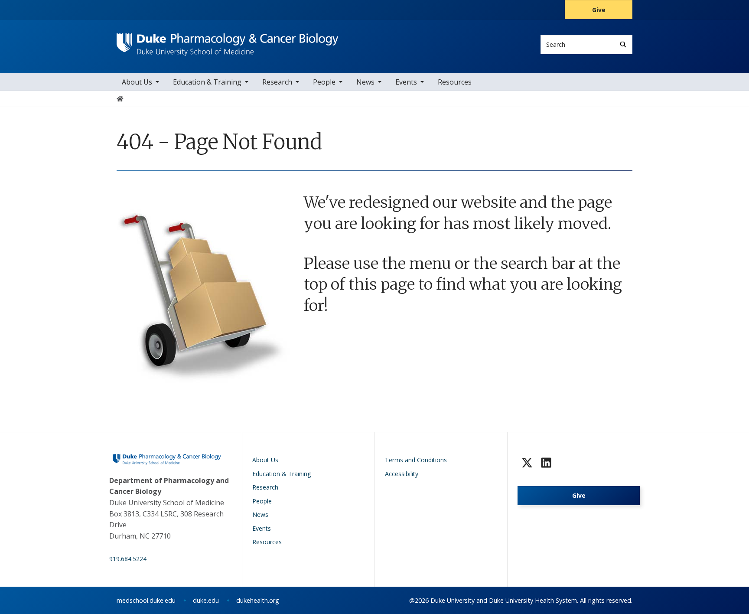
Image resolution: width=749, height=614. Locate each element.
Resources (455, 82)
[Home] (228, 41)
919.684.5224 (128, 559)
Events (406, 82)
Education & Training (207, 82)
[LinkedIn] (546, 462)
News (365, 82)
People (324, 82)
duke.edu (206, 600)
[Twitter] (527, 462)
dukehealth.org (257, 600)
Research (277, 82)
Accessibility (401, 474)
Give (599, 10)
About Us (137, 82)
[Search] (623, 44)
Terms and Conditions (416, 460)
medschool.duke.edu (146, 600)
